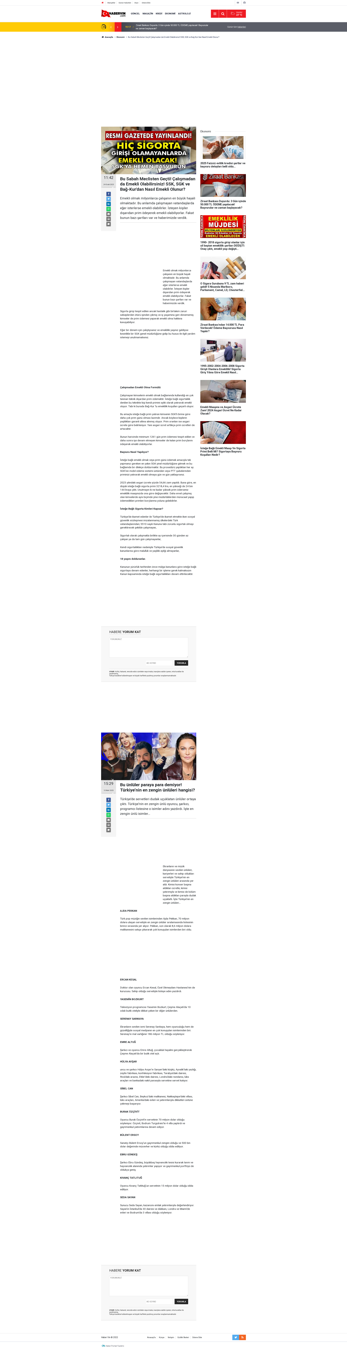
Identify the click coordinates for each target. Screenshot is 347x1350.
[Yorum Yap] (108, 224)
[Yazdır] (108, 219)
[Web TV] (237, 2)
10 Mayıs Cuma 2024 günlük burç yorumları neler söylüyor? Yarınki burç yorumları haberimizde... (169, 27)
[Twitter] (108, 199)
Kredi (159, 13)
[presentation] (110, 27)
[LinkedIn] (108, 204)
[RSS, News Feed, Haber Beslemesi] (242, 1337)
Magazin (148, 13)
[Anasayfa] (102, 3)
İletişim (171, 1337)
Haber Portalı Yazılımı (115, 1346)
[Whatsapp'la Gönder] (108, 209)
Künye (161, 1337)
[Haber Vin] (113, 13)
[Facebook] (108, 194)
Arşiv (136, 3)
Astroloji (184, 13)
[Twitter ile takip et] (235, 1337)
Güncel (135, 13)
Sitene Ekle (146, 3)
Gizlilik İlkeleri (183, 1337)
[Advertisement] (173, 62)
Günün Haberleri (125, 3)
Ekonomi (170, 13)
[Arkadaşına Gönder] (108, 214)
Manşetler (111, 3)
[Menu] (214, 13)
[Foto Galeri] (244, 2)
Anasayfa (151, 1337)
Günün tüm (236, 27)
